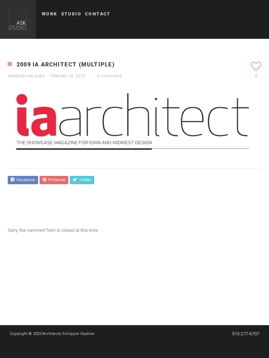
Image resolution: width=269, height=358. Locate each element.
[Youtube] (143, 346)
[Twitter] (118, 346)
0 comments (109, 75)
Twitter (84, 180)
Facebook (24, 180)
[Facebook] (105, 346)
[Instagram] (130, 346)
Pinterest (55, 180)
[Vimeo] (156, 346)
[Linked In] (168, 346)
